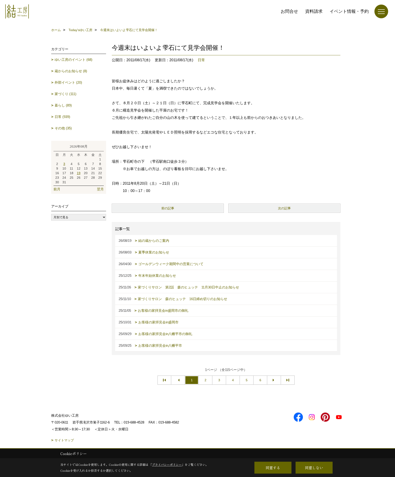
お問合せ (289, 11)
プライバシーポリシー (167, 464)
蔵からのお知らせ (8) (71, 71)
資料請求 (314, 11)
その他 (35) (63, 128)
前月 (56, 189)
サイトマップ (64, 440)
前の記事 (167, 208)
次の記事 (284, 208)
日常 (201, 60)
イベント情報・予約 (349, 11)
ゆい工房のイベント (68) (73, 59)
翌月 (100, 189)
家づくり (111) (65, 94)
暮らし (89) (63, 105)
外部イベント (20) (68, 82)
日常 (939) (62, 117)
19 (78, 173)
